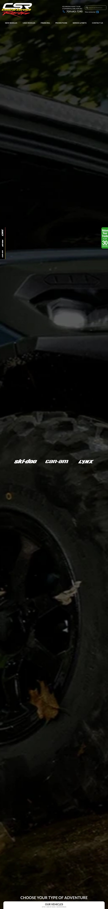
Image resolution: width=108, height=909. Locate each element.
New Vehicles (11, 23)
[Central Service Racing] (17, 10)
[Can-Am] (2, 253)
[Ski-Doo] (2, 243)
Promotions (61, 23)
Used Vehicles (29, 23)
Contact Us (97, 23)
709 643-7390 (74, 11)
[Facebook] (97, 12)
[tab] (54, 905)
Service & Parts (79, 23)
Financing (45, 23)
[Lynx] (2, 232)
